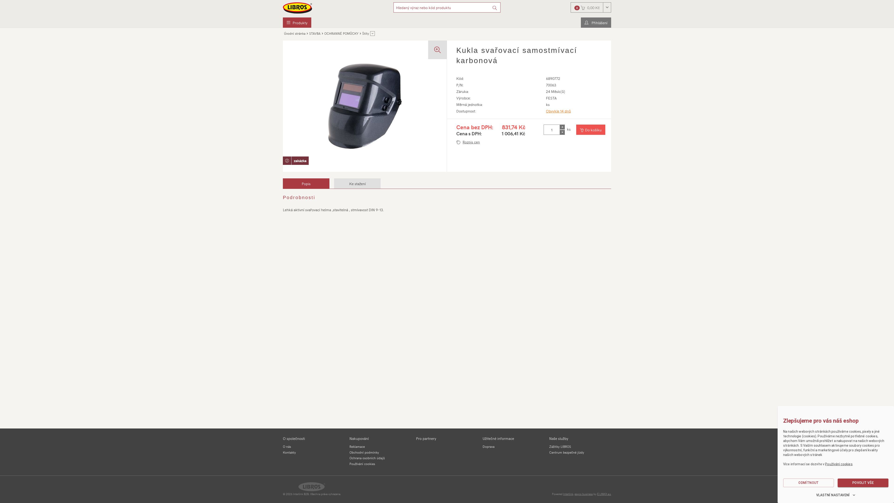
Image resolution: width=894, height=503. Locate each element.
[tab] (306, 183)
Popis (306, 183)
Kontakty (289, 452)
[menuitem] (297, 22)
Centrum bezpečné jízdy (566, 452)
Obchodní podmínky (364, 452)
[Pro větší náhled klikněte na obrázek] (365, 106)
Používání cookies (362, 464)
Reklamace (357, 446)
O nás (287, 446)
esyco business (584, 494)
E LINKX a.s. (604, 494)
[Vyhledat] (495, 7)
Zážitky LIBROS (560, 446)
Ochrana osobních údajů (367, 458)
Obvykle (558, 110)
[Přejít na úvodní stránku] (298, 8)
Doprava (488, 446)
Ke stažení (357, 183)
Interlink (568, 494)
